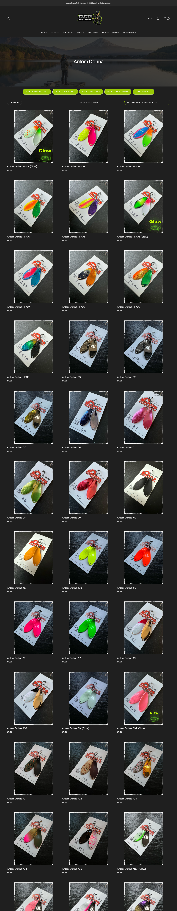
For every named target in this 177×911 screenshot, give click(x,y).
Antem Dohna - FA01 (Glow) (22, 166)
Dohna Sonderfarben (65, 92)
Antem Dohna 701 (16, 798)
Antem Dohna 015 (126, 377)
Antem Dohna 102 (126, 517)
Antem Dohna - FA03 (128, 166)
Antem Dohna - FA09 (128, 306)
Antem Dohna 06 (71, 447)
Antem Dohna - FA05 (73, 236)
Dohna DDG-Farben (91, 92)
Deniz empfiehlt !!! (143, 92)
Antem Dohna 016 (16, 447)
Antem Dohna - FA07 (18, 306)
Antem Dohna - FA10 (18, 377)
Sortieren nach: (134, 102)
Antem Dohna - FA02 (73, 166)
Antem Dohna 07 (126, 447)
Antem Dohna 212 (71, 658)
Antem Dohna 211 (16, 658)
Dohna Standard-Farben (37, 92)
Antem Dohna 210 (126, 587)
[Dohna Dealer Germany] (88, 18)
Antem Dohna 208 (72, 587)
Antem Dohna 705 (72, 868)
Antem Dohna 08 (16, 517)
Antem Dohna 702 (72, 798)
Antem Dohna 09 (71, 517)
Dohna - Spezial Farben (117, 92)
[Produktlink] (33, 136)
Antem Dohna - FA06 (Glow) (132, 236)
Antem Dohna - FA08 (73, 306)
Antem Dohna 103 (16, 587)
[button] (8, 18)
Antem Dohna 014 (71, 377)
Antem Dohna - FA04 (18, 236)
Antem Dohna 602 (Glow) (131, 728)
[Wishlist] (164, 18)
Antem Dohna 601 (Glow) (75, 728)
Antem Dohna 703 (127, 798)
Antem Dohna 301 (126, 658)
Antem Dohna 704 (17, 868)
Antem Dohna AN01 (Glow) (131, 868)
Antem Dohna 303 (17, 728)
